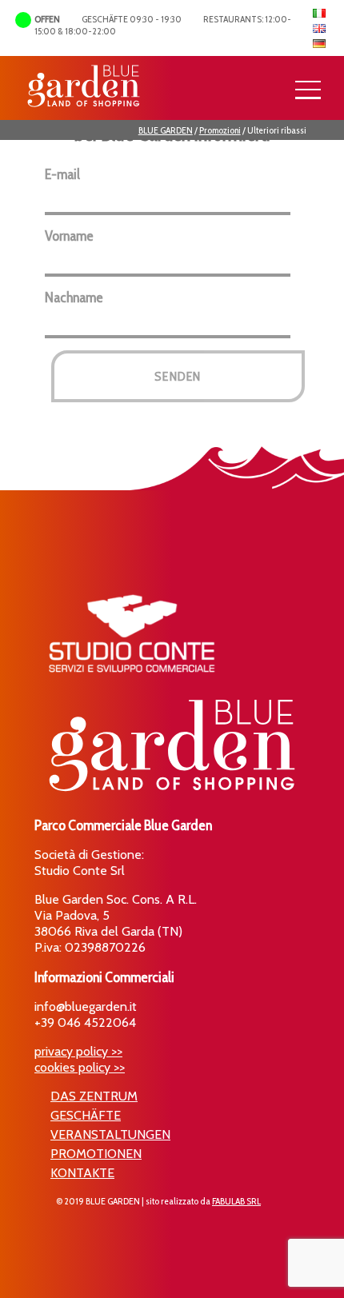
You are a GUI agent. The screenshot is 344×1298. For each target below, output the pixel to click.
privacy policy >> (78, 1051)
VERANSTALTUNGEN (110, 1134)
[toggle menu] (308, 90)
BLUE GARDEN (165, 130)
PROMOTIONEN (96, 1153)
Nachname (74, 297)
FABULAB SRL (236, 1201)
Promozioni (220, 130)
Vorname (69, 236)
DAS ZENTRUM (94, 1096)
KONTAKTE (82, 1172)
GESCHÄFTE (85, 1115)
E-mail (62, 174)
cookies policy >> (79, 1067)
